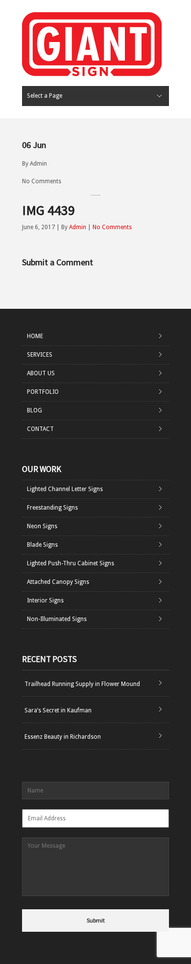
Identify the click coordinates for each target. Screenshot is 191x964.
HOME (35, 336)
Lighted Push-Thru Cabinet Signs (70, 563)
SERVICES (39, 354)
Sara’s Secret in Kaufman (58, 710)
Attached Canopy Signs (58, 581)
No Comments (41, 181)
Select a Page (44, 95)
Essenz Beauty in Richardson (62, 736)
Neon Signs (42, 526)
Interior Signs (45, 600)
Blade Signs (42, 544)
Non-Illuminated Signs (57, 619)
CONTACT (40, 429)
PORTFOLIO (43, 391)
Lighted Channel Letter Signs (65, 489)
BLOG (34, 410)
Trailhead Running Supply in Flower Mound (82, 684)
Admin (38, 163)
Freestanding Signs (52, 507)
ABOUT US (41, 373)
